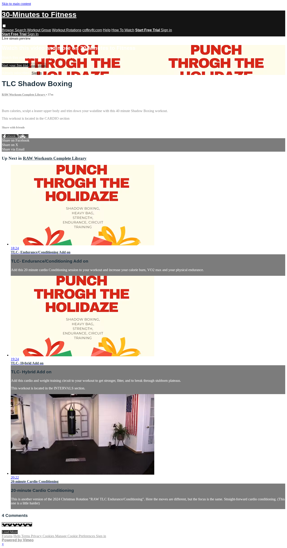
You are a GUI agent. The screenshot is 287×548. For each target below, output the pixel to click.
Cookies (49, 536)
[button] (4, 25)
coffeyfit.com (92, 30)
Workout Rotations (66, 30)
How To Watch (122, 30)
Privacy (37, 536)
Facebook (9, 136)
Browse (8, 30)
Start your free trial (15, 65)
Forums (7, 536)
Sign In (33, 34)
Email (24, 136)
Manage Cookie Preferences (75, 536)
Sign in (166, 30)
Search (21, 30)
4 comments (10, 103)
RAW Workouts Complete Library (24, 94)
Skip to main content (16, 4)
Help (107, 30)
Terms (26, 536)
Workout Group (39, 30)
